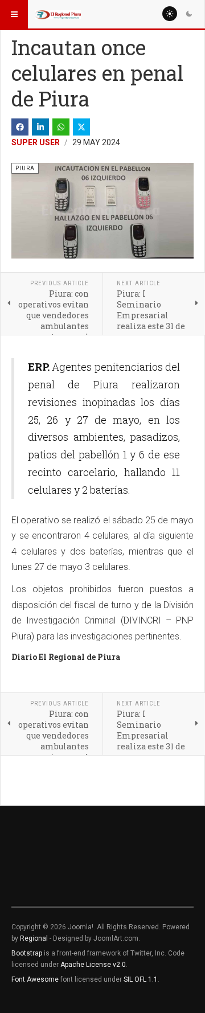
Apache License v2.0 (93, 965)
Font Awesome (35, 979)
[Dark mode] (189, 13)
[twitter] (81, 127)
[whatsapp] (60, 127)
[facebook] (19, 127)
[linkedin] (40, 127)
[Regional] (58, 14)
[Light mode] (169, 13)
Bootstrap (26, 953)
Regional (34, 938)
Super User (35, 142)
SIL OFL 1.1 (141, 979)
